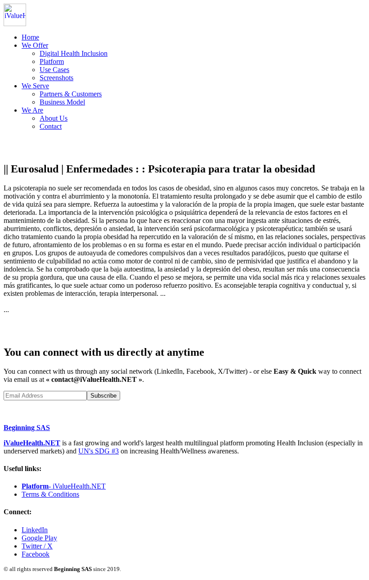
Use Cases (54, 69)
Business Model (62, 102)
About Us (54, 118)
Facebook (36, 554)
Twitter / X (37, 546)
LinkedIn (35, 530)
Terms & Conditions (50, 494)
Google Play (39, 538)
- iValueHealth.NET (64, 486)
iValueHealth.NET (32, 443)
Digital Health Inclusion (74, 53)
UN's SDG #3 (98, 451)
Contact (51, 126)
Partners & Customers (71, 94)
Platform (52, 61)
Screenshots (56, 78)
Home (30, 37)
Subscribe (103, 395)
